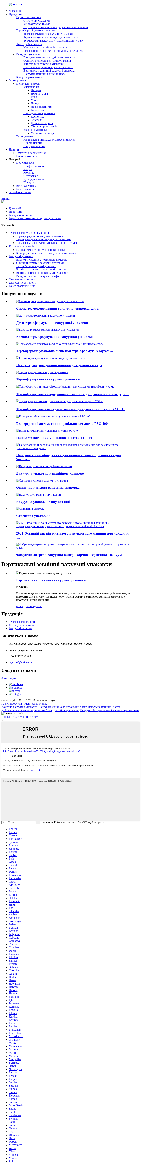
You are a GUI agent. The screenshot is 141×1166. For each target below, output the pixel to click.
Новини (14, 149)
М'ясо (34, 100)
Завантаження (25, 189)
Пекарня (36, 90)
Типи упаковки (25, 136)
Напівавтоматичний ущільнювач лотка (48, 47)
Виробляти (38, 110)
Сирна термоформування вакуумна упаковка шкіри (58, 308)
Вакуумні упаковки (28, 54)
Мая (27, 703)
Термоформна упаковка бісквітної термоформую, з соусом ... (64, 351)
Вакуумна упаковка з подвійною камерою (50, 473)
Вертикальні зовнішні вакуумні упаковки (49, 70)
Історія (28, 169)
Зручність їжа (39, 93)
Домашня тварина (42, 123)
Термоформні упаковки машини (36, 30)
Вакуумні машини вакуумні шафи (45, 73)
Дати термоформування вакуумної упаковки (52, 323)
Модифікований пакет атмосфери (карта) (49, 139)
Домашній (15, 10)
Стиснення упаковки (37, 20)
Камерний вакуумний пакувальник (56, 710)
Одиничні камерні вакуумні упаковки (47, 60)
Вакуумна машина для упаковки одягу (62, 706)
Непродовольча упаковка (39, 113)
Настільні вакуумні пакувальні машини (48, 67)
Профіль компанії (34, 166)
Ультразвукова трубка (37, 23)
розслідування (25, 606)
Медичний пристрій (43, 133)
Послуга (29, 182)
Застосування (17, 80)
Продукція (15, 14)
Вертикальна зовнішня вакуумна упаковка (51, 580)
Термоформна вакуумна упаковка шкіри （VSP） (55, 40)
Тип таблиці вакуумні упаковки (44, 63)
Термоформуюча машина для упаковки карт (51, 37)
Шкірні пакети (33, 142)
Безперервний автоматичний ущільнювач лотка (53, 50)
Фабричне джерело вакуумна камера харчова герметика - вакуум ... (70, 555)
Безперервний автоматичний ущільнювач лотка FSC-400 (62, 424)
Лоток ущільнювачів (29, 44)
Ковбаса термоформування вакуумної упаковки (54, 337)
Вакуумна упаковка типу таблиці (43, 502)
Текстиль (36, 119)
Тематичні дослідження (31, 152)
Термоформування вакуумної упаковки (48, 33)
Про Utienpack (25, 162)
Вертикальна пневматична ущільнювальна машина (56, 27)
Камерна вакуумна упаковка (19, 706)
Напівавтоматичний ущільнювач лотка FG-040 (54, 438)
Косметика (37, 116)
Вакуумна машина (99, 706)
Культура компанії (35, 179)
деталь (38, 606)
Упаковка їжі (31, 87)
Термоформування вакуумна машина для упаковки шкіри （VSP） (70, 409)
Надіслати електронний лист (19, 716)
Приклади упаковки (28, 83)
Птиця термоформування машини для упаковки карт (59, 365)
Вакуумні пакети (34, 146)
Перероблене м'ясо (42, 106)
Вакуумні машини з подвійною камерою (49, 57)
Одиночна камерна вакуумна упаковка (48, 487)
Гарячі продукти (11, 703)
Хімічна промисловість (45, 126)
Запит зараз (8, 678)
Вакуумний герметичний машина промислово (109, 710)
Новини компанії (27, 156)
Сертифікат (31, 175)
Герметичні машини (28, 17)
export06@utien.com (21, 662)
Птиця (35, 103)
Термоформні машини (23, 621)
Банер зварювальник (29, 77)
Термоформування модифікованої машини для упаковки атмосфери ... (72, 394)
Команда (29, 172)
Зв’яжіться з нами (20, 192)
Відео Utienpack (26, 185)
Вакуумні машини (20, 215)
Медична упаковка (35, 129)
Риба (34, 96)
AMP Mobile (39, 703)
